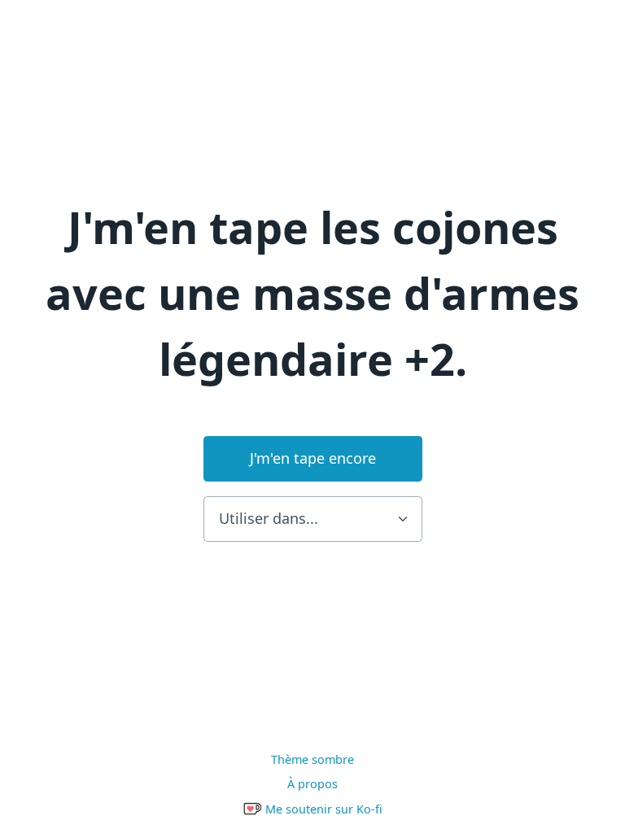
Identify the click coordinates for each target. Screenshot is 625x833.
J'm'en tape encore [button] (313, 458)
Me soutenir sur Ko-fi (322, 809)
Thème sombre (312, 759)
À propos (312, 784)
